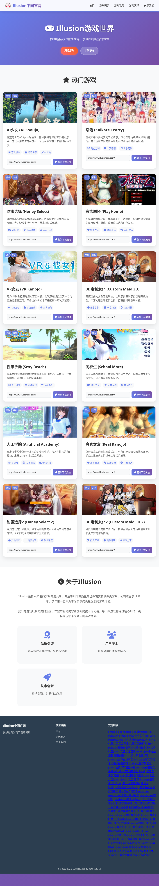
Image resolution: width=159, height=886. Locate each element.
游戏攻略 (119, 5)
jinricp (123, 735)
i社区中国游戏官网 (121, 855)
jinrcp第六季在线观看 (128, 783)
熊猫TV (149, 743)
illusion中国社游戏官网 (139, 819)
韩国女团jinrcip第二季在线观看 (131, 755)
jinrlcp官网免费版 (142, 787)
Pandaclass (142, 791)
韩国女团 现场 (139, 739)
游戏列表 (104, 5)
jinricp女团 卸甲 (130, 779)
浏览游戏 (69, 50)
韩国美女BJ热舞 (127, 791)
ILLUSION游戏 (124, 839)
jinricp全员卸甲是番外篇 (121, 767)
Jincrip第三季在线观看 (120, 759)
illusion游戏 (147, 815)
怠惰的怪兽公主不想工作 (129, 803)
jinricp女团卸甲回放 (140, 763)
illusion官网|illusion (137, 831)
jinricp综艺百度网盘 (127, 771)
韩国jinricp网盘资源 (125, 775)
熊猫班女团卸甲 (120, 763)
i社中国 (150, 811)
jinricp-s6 (113, 731)
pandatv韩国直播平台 (120, 747)
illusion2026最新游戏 (120, 851)
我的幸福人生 (136, 807)
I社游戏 (141, 811)
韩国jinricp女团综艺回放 (121, 751)
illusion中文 (134, 835)
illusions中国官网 (141, 847)
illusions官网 (123, 847)
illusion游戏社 (116, 827)
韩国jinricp (143, 775)
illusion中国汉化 (117, 835)
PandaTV (113, 735)
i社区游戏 (138, 839)
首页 (91, 5)
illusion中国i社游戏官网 (142, 823)
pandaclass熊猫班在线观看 (123, 795)
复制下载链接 (64, 162)
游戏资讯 (134, 5)
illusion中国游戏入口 (129, 815)
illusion (112, 815)
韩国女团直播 (144, 731)
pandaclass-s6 (128, 731)
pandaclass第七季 (124, 799)
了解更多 (89, 50)
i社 (135, 811)
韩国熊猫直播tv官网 (144, 747)
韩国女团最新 (136, 743)
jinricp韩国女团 (135, 735)
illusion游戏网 (129, 843)
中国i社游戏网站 (141, 855)
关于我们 (149, 5)
